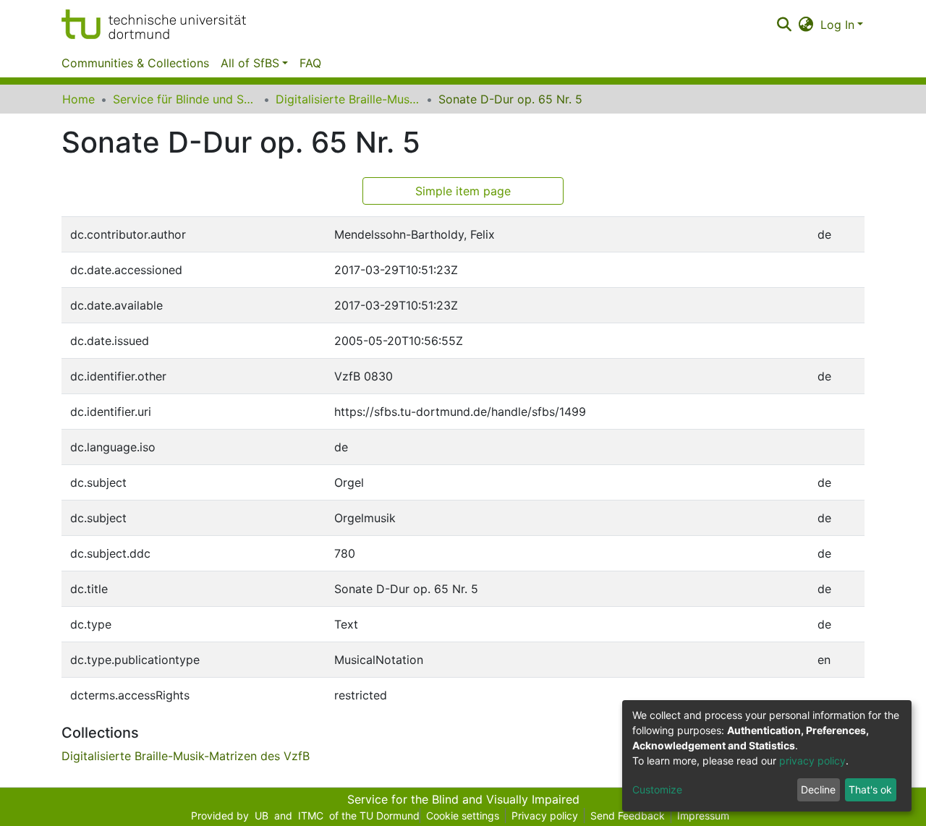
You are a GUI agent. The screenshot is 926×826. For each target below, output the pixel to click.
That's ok (870, 789)
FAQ (310, 63)
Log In (837, 24)
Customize (657, 789)
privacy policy (812, 760)
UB (261, 815)
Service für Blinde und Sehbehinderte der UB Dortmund (185, 99)
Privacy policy (544, 815)
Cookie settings (462, 815)
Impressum (703, 815)
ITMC (310, 815)
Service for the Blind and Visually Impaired (463, 799)
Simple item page (463, 191)
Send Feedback (627, 815)
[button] (806, 24)
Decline (818, 789)
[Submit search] (784, 24)
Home (78, 99)
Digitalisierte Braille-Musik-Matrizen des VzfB (348, 99)
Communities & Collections (135, 63)
